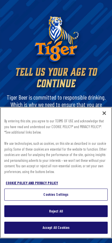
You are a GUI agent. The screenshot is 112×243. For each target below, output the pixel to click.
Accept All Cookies (56, 227)
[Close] (104, 113)
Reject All (56, 211)
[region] (56, 172)
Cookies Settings (55, 194)
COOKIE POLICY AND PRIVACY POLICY (32, 183)
